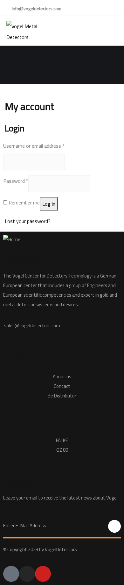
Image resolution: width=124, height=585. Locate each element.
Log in (48, 204)
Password (15, 181)
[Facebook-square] (11, 574)
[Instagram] (27, 574)
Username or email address (34, 146)
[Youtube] (43, 574)
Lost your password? (28, 221)
